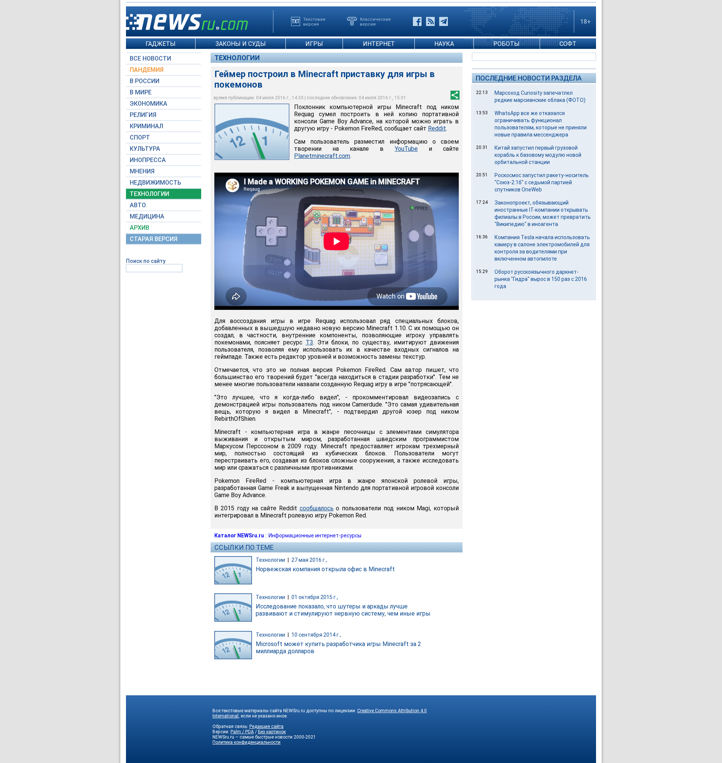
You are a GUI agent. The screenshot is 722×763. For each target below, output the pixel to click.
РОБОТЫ (506, 43)
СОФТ (568, 43)
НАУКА (444, 43)
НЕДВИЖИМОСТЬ (155, 182)
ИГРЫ (314, 43)
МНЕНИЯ (142, 171)
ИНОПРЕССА (148, 160)
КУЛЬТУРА (145, 148)
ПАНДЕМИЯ (147, 69)
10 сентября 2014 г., (316, 635)
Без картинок (272, 731)
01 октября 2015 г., (314, 597)
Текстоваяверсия (314, 21)
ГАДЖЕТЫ (161, 43)
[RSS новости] (430, 21)
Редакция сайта (266, 726)
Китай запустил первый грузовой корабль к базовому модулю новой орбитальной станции (537, 155)
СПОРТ (140, 137)
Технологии (237, 58)
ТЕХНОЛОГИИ (149, 193)
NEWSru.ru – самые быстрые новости (252, 737)
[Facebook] (417, 21)
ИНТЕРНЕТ (379, 43)
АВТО (138, 205)
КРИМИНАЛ (146, 126)
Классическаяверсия (375, 21)
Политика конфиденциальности (246, 742)
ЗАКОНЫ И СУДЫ (240, 43)
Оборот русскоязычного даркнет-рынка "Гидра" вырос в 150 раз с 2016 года (540, 279)
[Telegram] (443, 21)
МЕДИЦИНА (147, 216)
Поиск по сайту (145, 261)
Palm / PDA (242, 731)
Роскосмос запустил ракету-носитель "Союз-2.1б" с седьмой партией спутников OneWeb (541, 182)
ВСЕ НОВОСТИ (150, 58)
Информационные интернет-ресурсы (314, 535)
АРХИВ (139, 227)
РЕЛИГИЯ (143, 114)
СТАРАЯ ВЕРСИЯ (153, 239)
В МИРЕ (141, 92)
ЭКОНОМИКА (148, 103)
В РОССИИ (144, 81)
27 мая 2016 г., (309, 560)
